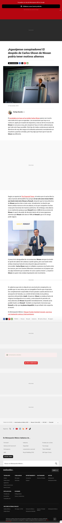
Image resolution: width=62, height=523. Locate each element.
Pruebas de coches (47, 442)
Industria (34, 319)
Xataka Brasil (7, 511)
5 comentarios (13, 63)
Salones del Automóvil (10, 446)
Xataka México (7, 509)
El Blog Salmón (18, 493)
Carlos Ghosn (43, 319)
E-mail (27, 63)
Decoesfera (6, 496)
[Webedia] (8, 470)
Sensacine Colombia (30, 511)
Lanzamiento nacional (29, 449)
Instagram (20, 428)
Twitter (22, 63)
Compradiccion (7, 498)
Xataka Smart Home (8, 485)
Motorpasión (51, 478)
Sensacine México (30, 509)
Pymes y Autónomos (19, 496)
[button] (19, 112)
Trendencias (6, 493)
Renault (28, 319)
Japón (51, 319)
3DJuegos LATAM (19, 509)
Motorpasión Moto (52, 480)
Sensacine (28, 478)
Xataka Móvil (7, 480)
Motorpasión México (52, 509)
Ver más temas (8, 456)
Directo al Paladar (41, 478)
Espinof (27, 480)
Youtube (16, 428)
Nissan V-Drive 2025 (35, 422)
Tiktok (30, 428)
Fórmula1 (6, 442)
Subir (54, 470)
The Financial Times (27, 196)
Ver (32, 362)
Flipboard (25, 63)
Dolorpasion (7, 449)
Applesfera (6, 482)
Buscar (56, 463)
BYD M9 (45, 422)
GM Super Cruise (46, 452)
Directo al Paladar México (41, 509)
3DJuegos (17, 478)
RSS (23, 428)
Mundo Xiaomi (7, 487)
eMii (5, 452)
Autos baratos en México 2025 (21, 422)
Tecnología (45, 446)
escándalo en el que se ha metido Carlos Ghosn (24, 118)
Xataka (5, 478)
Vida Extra (17, 480)
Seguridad (25, 446)
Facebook (20, 63)
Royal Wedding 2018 (28, 452)
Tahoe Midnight (46, 449)
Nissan (22, 319)
